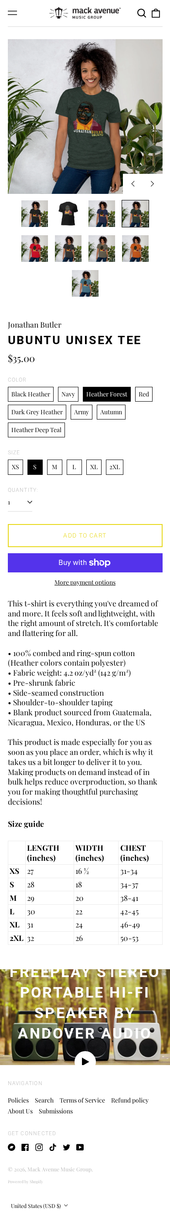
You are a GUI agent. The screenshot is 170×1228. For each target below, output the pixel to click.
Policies (18, 1100)
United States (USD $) (36, 1205)
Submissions (56, 1111)
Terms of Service (82, 1100)
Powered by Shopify (25, 1181)
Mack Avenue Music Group (59, 1169)
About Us (20, 1111)
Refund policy (130, 1100)
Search (44, 1100)
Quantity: (23, 490)
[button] (142, 13)
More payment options (85, 582)
